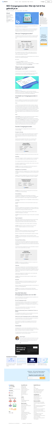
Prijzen (28, 1)
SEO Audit (22, 398)
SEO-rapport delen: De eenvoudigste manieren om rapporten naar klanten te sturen (39, 403)
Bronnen (31, 1)
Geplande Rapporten (24, 416)
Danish (40, 389)
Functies (16, 1)
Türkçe (40, 392)
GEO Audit (22, 399)
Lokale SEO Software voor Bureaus (26, 413)
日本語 (37, 391)
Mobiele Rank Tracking (24, 414)
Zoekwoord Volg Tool (24, 390)
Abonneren (35, 347)
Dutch (39, 391)
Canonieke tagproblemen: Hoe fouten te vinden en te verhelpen (42, 364)
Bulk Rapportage (23, 387)
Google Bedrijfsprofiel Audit (25, 400)
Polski (41, 391)
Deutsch (43, 389)
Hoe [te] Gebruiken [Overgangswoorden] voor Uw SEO (10, 20)
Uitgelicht (21, 10)
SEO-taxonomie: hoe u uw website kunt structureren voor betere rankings (11, 364)
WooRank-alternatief (37, 399)
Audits (20, 1)
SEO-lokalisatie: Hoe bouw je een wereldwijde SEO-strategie (32, 364)
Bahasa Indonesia (40, 390)
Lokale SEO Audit (23, 401)
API (21, 395)
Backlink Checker (23, 386)
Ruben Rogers (12, 10)
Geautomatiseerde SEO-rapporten (26, 405)
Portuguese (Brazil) (36, 392)
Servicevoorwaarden (29, 423)
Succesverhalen (36, 388)
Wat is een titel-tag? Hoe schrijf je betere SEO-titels (21, 364)
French (37, 390)
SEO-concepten (17, 10)
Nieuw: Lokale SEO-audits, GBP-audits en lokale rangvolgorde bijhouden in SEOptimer (39, 406)
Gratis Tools (22, 410)
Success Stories (24, 1)
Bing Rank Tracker (23, 406)
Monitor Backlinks (23, 391)
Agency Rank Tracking (24, 404)
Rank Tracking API (23, 415)
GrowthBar (22, 411)
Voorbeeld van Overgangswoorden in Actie (9, 17)
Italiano (35, 391)
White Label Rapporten (24, 394)
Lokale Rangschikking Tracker (25, 412)
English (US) (37, 389)
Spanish (35, 390)
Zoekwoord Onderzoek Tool (25, 389)
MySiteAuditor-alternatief (37, 395)
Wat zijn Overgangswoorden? (9, 14)
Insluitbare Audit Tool (24, 388)
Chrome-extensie (23, 407)
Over (34, 386)
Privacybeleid (24, 423)
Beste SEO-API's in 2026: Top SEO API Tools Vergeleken (39, 418)
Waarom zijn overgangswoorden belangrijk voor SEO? (9, 16)
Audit (43, 44)
